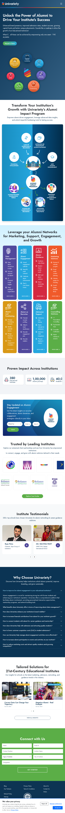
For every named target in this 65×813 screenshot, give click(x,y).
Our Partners (7, 789)
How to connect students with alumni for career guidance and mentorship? (28, 621)
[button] (31, 711)
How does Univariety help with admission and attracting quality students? (27, 626)
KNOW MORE (10, 296)
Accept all (58, 808)
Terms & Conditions (29, 789)
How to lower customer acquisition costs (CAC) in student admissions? (26, 630)
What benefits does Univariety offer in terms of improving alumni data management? (31, 607)
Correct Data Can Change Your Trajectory (16, 703)
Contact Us (46, 789)
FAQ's (45, 792)
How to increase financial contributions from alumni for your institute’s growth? (29, 616)
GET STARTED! (32, 770)
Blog (5, 786)
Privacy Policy (27, 786)
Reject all (44, 804)
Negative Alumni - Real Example (44, 703)
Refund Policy (8, 794)
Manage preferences (56, 804)
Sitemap (6, 797)
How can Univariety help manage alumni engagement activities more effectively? (30, 635)
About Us (46, 786)
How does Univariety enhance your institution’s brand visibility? (24, 612)
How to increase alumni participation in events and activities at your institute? (29, 640)
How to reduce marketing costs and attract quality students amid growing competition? (28, 645)
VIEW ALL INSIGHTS (32, 718)
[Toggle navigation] (61, 3)
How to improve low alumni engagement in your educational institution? (27, 590)
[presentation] (30, 556)
